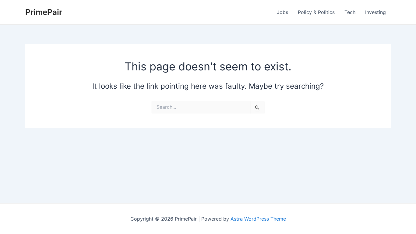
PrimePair (43, 12)
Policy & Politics (316, 12)
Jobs (282, 12)
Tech (349, 12)
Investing (375, 12)
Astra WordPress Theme (258, 219)
